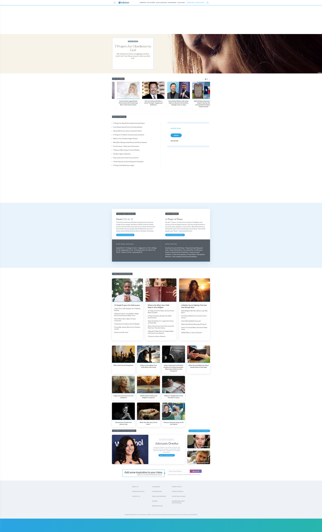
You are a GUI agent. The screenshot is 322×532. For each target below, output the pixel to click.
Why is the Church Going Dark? (123, 365)
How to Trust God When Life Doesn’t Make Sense (194, 328)
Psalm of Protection (176, 250)
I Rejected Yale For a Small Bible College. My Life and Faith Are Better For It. (126, 314)
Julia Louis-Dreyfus (166, 443)
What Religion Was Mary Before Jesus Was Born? (194, 311)
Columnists (156, 486)
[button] (207, 2)
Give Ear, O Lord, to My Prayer (175, 248)
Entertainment (172, 2)
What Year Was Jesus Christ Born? (148, 423)
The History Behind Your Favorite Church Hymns (194, 317)
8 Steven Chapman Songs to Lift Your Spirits (174, 423)
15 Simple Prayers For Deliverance (127, 305)
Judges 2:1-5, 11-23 (144, 248)
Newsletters (190, 2)
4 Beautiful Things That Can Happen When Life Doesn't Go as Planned (161, 332)
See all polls (174, 141)
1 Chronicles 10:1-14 (140, 250)
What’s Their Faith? (166, 455)
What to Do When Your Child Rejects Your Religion (158, 306)
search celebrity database (199, 430)
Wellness (161, 2)
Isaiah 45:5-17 (120, 248)
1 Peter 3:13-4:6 (126, 252)
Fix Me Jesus (198, 250)
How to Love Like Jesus (121, 332)
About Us (135, 486)
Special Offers (200, 2)
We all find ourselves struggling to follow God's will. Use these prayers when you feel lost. (133, 56)
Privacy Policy (177, 486)
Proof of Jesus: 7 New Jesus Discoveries (126, 146)
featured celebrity (167, 439)
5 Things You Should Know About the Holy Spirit (129, 123)
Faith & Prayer (151, 2)
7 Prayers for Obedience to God (133, 48)
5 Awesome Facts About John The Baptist (126, 324)
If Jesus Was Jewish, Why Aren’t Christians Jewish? (127, 328)
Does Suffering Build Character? (191, 321)
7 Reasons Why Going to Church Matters (126, 150)
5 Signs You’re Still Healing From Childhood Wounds (127, 309)
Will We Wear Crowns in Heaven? (191, 332)
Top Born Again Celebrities (122, 154)
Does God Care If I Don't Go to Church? (125, 158)
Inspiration (143, 2)
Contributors (157, 491)
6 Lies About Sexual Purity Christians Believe (127, 127)
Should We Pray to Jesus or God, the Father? (127, 131)
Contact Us (136, 496)
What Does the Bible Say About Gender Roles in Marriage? (199, 366)
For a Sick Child (188, 250)
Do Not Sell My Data (178, 496)
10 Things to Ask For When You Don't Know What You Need (161, 311)
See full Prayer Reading (175, 235)
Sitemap (154, 501)
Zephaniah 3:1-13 (127, 250)
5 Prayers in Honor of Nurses (156, 336)
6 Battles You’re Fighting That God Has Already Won (194, 306)
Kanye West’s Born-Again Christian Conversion (125, 319)
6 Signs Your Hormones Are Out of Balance (123, 396)
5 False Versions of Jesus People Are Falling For (128, 161)
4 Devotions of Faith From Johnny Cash (123, 423)
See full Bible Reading (125, 235)
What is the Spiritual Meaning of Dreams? (194, 324)
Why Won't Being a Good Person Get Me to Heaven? (130, 142)
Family (181, 2)
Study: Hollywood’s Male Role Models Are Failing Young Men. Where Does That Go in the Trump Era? (174, 368)
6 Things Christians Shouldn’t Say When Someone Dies (160, 317)
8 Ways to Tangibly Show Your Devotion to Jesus (173, 396)
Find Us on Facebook (159, 496)
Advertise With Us (138, 491)
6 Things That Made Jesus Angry (123, 165)
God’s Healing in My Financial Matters (184, 256)
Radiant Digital (157, 506)
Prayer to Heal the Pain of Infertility (176, 252)
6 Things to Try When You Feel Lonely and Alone (128, 135)
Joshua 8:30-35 (137, 252)
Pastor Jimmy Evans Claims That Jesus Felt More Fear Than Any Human (161, 327)
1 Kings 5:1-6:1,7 (131, 248)
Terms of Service (177, 491)
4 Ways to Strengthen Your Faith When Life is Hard (148, 366)
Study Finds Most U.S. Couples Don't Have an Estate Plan (160, 322)
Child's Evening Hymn (179, 254)
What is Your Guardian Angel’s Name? (125, 138)
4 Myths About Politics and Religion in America (148, 396)
